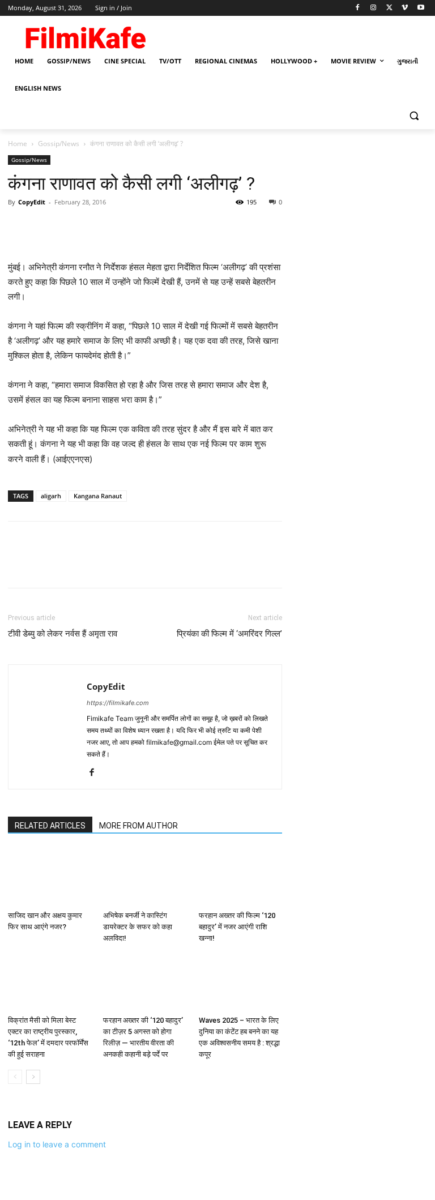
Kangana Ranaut (98, 496)
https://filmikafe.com (118, 703)
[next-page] (33, 1077)
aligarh (51, 496)
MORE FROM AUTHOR (138, 825)
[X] (389, 8)
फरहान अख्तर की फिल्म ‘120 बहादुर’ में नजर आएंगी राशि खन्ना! (237, 926)
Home (17, 143)
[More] (124, 227)
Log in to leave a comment (57, 1144)
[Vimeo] (404, 8)
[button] (413, 116)
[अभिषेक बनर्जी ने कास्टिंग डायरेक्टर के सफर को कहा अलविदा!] (144, 877)
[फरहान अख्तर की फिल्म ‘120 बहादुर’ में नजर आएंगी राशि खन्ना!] (240, 877)
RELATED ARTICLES (50, 825)
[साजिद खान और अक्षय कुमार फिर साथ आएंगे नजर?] (49, 877)
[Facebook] (357, 8)
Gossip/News (58, 143)
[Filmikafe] (85, 35)
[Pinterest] (71, 227)
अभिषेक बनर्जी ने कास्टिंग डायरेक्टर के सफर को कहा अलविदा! (137, 926)
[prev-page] (15, 1077)
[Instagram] (373, 8)
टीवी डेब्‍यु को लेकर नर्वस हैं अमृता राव (62, 634)
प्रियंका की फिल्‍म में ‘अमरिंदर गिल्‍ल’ (229, 634)
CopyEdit (31, 202)
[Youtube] (420, 8)
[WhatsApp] (97, 227)
